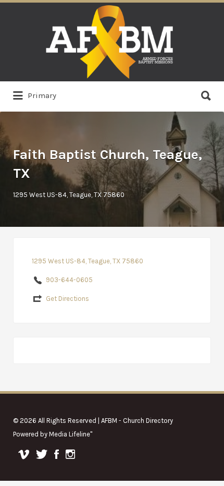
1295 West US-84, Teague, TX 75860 (69, 195)
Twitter (41, 454)
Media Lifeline (69, 434)
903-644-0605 (69, 280)
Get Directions (67, 298)
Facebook (56, 454)
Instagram (70, 454)
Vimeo (23, 454)
